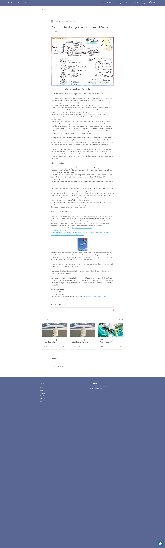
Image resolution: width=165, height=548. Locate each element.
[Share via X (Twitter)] (56, 304)
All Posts (44, 10)
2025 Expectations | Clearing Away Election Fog (53, 341)
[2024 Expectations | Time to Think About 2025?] (110, 330)
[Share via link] (64, 304)
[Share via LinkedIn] (60, 304)
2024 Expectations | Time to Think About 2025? (109, 341)
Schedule (43, 398)
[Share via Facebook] (51, 304)
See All (121, 319)
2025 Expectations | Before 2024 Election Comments (80, 341)
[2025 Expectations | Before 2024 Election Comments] (82, 330)
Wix (101, 388)
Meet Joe (43, 390)
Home (42, 387)
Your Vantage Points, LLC (17, 3)
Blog (41, 401)
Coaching (43, 393)
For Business (44, 396)
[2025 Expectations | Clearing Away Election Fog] (54, 330)
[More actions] (113, 22)
